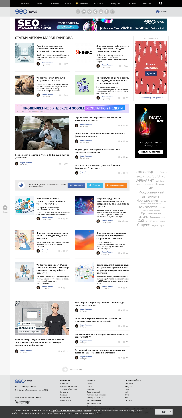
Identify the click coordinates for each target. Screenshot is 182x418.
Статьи (39, 3)
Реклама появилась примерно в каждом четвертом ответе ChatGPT (101, 335)
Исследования (147, 200)
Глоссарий (131, 3)
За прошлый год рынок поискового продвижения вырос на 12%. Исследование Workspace (100, 351)
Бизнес (160, 184)
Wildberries (161, 181)
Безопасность (149, 185)
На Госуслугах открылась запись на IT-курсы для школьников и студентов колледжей (112, 80)
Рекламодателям (157, 217)
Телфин (162, 221)
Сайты (143, 220)
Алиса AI (140, 185)
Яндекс (144, 224)
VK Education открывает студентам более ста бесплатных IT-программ (97, 166)
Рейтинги (84, 3)
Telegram (128, 386)
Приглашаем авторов (68, 386)
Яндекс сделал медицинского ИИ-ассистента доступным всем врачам (97, 150)
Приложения (147, 210)
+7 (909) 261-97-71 (22, 403)
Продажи (157, 210)
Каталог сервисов (94, 403)
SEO (156, 176)
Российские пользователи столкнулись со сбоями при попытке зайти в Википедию (51, 49)
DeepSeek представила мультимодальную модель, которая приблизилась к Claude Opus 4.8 (112, 202)
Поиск (162, 207)
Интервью (54, 3)
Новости (25, 3)
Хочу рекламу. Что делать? (151, 97)
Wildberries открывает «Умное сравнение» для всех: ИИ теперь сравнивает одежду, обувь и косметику (53, 268)
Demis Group (144, 172)
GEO (157, 172)
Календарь (115, 3)
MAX (139, 176)
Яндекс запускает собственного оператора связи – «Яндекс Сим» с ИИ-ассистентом (112, 49)
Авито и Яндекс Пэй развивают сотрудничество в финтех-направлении (100, 135)
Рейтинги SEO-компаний (96, 395)
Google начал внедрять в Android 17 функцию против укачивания (42, 156)
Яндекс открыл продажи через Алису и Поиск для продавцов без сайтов (52, 236)
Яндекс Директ (158, 225)
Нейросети (147, 206)
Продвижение (151, 213)
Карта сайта (65, 397)
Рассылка (128, 400)
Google (163, 172)
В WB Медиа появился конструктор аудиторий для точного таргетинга (51, 201)
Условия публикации (68, 389)
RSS (126, 397)
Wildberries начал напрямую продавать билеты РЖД (51, 79)
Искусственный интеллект (151, 194)
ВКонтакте (78, 185)
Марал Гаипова (48, 63)
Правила (63, 395)
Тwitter (127, 395)
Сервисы (154, 221)
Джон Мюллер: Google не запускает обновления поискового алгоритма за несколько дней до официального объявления (39, 342)
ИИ (150, 188)
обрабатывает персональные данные (71, 410)
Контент (163, 201)
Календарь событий (95, 397)
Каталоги (98, 3)
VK (163, 176)
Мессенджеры (156, 204)
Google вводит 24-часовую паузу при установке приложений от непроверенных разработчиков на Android (112, 268)
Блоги (68, 3)
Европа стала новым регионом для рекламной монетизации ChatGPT (98, 119)
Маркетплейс (146, 204)
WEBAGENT (145, 180)
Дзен (127, 389)
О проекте (64, 384)
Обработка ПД (65, 400)
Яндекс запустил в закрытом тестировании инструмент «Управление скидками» (111, 236)
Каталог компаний (94, 400)
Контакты (64, 392)
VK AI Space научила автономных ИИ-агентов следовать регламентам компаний (98, 319)
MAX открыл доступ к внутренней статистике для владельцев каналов (100, 304)
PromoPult (147, 177)
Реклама (147, 3)
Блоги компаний (93, 392)
